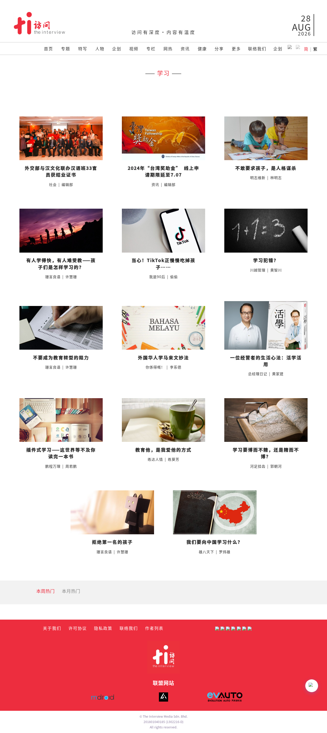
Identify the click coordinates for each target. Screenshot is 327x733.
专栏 (151, 48)
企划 (116, 48)
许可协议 (77, 628)
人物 (99, 48)
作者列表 (154, 628)
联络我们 (257, 48)
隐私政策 (103, 628)
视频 (133, 48)
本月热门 (71, 591)
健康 (202, 48)
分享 (219, 48)
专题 (65, 48)
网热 (168, 48)
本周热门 (45, 591)
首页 (48, 48)
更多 (236, 48)
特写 (82, 48)
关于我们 (52, 628)
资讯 (185, 48)
